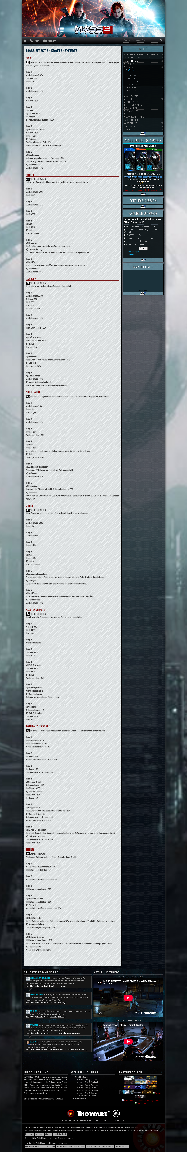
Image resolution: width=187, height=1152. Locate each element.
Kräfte (129, 66)
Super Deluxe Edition (154, 177)
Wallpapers (132, 96)
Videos (129, 93)
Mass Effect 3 (130, 61)
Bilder (129, 99)
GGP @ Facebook (93, 1146)
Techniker (133, 81)
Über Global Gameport (33, 1146)
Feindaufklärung (134, 105)
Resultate (130, 254)
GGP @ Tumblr (79, 1146)
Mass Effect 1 (130, 123)
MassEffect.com (81, 1077)
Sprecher (131, 90)
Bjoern (33, 1042)
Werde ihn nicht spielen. (136, 244)
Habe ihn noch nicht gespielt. (138, 241)
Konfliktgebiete (133, 102)
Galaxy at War (133, 111)
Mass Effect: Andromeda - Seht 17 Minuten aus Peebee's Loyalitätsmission (52, 1050)
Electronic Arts (80, 1098)
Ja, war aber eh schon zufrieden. (139, 238)
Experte (131, 69)
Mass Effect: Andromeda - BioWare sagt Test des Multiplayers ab (48, 1033)
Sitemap (48, 1134)
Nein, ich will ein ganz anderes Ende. (140, 226)
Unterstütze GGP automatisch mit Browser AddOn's (143, 190)
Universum (129, 126)
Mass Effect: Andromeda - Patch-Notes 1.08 (41, 986)
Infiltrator (133, 75)
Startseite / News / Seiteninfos (140, 54)
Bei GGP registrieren (64, 1146)
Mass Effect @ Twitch (87, 1096)
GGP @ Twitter (107, 1146)
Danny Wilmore (36, 995)
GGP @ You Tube (122, 1146)
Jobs (46, 1146)
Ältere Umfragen (133, 252)
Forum (52, 1146)
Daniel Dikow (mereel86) (40, 978)
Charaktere (132, 87)
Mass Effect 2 (130, 120)
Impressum (29, 1134)
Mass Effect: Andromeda (136, 57)
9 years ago (61, 986)
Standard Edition (130, 177)
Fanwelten (129, 129)
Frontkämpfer (135, 72)
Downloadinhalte (135, 116)
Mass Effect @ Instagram (88, 1090)
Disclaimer (39, 1134)
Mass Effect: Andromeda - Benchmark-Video (41, 1003)
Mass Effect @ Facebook (88, 1082)
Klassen (130, 64)
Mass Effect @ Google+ (88, 1093)
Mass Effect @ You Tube (88, 1085)
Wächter (132, 84)
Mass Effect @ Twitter (87, 1088)
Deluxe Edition (141, 177)
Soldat (131, 78)
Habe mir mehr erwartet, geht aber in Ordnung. (140, 230)
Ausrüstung (132, 108)
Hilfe (128, 113)
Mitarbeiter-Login (60, 1134)
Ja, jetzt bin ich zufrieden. (136, 235)
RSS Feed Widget (143, 290)
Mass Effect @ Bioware (88, 1079)
